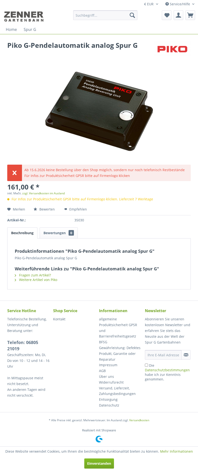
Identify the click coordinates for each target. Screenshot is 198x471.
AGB (102, 370)
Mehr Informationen (176, 451)
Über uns (106, 376)
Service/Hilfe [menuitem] (180, 4)
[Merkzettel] (166, 15)
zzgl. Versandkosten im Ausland (43, 193)
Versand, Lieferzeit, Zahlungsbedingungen (117, 391)
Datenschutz (109, 405)
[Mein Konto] (178, 15)
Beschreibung (22, 233)
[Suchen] (132, 15)
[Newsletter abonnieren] (186, 355)
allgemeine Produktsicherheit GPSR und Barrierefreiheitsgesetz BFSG (118, 330)
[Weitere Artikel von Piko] (172, 50)
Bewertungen (57, 233)
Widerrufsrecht (111, 382)
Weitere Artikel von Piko (37, 279)
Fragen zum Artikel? (34, 275)
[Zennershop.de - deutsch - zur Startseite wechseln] (24, 16)
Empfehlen (77, 209)
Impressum (108, 365)
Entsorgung (108, 399)
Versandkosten (139, 420)
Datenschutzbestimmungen (167, 370)
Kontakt (59, 319)
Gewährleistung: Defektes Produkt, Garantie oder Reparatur (120, 353)
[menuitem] (105, 15)
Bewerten (47, 209)
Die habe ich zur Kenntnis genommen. (167, 372)
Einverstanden (99, 463)
